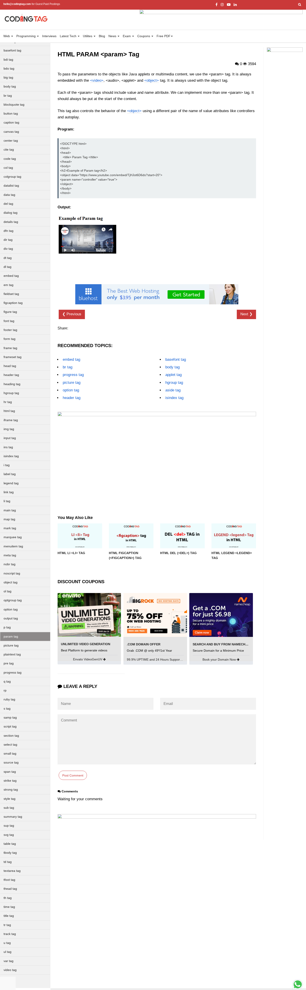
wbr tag (9, 979)
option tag (11, 609)
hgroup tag (11, 393)
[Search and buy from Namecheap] (221, 614)
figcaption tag (13, 303)
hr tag (8, 402)
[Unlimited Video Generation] (89, 614)
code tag (10, 158)
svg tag (9, 834)
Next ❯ (246, 314)
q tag (7, 681)
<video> (96, 80)
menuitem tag (13, 546)
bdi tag (8, 59)
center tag (11, 140)
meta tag (10, 555)
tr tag (7, 925)
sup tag (9, 825)
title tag (9, 915)
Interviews (49, 36)
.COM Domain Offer (143, 644)
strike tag (10, 780)
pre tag (9, 663)
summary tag (13, 816)
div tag (8, 248)
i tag (7, 465)
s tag (7, 708)
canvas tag (11, 131)
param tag (11, 636)
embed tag (11, 275)
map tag (9, 519)
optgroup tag (13, 600)
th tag (8, 898)
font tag (9, 321)
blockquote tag (14, 104)
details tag (11, 222)
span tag (10, 771)
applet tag (173, 375)
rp (5, 690)
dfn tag (8, 231)
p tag (7, 627)
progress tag (13, 672)
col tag (8, 167)
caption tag (11, 122)
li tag (7, 501)
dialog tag (10, 212)
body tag (10, 86)
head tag (10, 366)
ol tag (7, 591)
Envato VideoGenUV (88, 659)
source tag (11, 762)
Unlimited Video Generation (85, 644)
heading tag (12, 384)
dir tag (8, 239)
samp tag (10, 717)
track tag (10, 934)
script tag (10, 726)
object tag (10, 582)
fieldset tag (11, 294)
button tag (11, 113)
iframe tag (11, 420)
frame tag (10, 348)
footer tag (10, 330)
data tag (9, 194)
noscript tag (12, 573)
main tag (10, 510)
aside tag (173, 390)
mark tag (10, 528)
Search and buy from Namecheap (222, 644)
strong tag (11, 789)
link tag (9, 492)
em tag (8, 285)
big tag (8, 77)
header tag (11, 375)
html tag (9, 411)
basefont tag (12, 50)
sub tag (9, 807)
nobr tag (9, 564)
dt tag (8, 258)
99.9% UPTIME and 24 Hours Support (154, 659)
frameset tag (13, 357)
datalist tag (11, 185)
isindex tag (11, 456)
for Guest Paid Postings (31, 4)
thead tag (10, 888)
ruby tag (9, 699)
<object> (151, 80)
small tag (10, 753)
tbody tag (10, 852)
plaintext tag (12, 654)
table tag (10, 843)
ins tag (8, 447)
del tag (8, 203)
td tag (8, 862)
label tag (10, 474)
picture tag (11, 645)
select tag (10, 744)
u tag (7, 943)
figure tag (10, 312)
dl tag (7, 267)
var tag (8, 961)
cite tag (9, 149)
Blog (102, 36)
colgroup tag (12, 176)
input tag (10, 438)
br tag (8, 95)
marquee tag (13, 537)
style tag (9, 798)
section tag (11, 735)
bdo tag (9, 68)
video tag (10, 970)
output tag (11, 618)
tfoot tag (9, 879)
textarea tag (12, 871)
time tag (9, 907)
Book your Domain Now (220, 659)
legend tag (11, 483)
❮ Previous (71, 314)
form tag (9, 339)
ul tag (7, 952)
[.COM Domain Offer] (155, 614)
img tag (9, 429)
